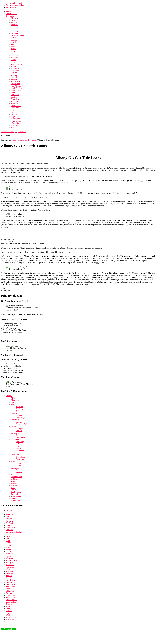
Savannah (14, 494)
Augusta (14, 413)
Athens (13, 402)
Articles (9, 510)
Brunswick (15, 420)
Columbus (15, 446)
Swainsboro (20, 457)
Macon (13, 481)
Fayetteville (20, 450)
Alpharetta (15, 400)
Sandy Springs (16, 492)
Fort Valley (20, 442)
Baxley (18, 448)
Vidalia (18, 466)
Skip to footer (11, 7)
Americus (19, 407)
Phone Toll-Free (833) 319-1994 (13, 132)
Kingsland (20, 463)
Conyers (19, 415)
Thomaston (20, 459)
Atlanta (13, 404)
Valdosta (14, 499)
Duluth (18, 435)
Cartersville (15, 439)
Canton (13, 426)
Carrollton (15, 433)
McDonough (20, 444)
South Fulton (16, 496)
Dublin (18, 470)
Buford (18, 411)
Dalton (13, 453)
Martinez (14, 485)
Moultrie (19, 472)
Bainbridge (20, 409)
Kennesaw (15, 474)
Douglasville (15, 455)
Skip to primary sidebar (15, 5)
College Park (21, 428)
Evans (13, 461)
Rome (13, 488)
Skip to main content (14, 3)
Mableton (14, 479)
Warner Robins (16, 501)
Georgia (9, 396)
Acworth (19, 422)
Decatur (19, 431)
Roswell (14, 490)
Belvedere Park (21, 424)
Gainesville (15, 468)
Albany (13, 398)
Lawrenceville (16, 477)
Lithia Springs (21, 437)
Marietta (14, 483)
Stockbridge (20, 418)
